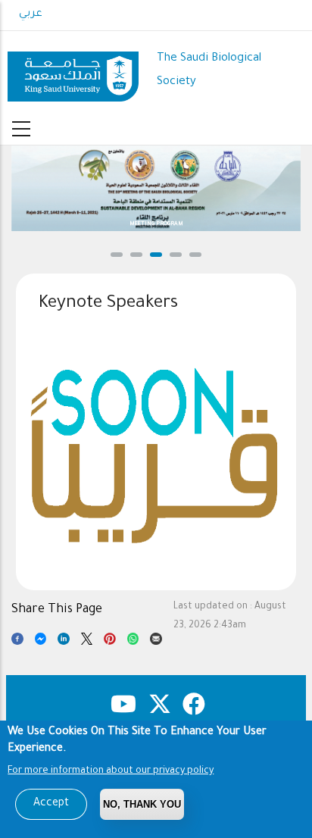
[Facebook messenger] (41, 641)
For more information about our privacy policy (111, 771)
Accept (51, 804)
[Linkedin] (64, 641)
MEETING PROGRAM (156, 224)
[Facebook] (17, 641)
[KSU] (73, 71)
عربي (30, 14)
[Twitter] (87, 641)
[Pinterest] (110, 641)
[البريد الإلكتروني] (156, 641)
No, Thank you (142, 804)
